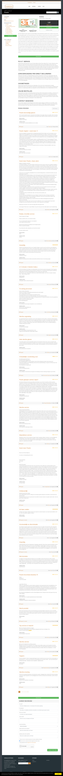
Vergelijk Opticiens (9, 6)
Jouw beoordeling (22, 724)
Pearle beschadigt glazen (27, 112)
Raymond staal (46, 667)
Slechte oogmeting (25, 316)
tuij (49, 284)
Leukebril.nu (30, 2)
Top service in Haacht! (26, 625)
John (49, 621)
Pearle (34, 2)
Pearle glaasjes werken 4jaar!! (28, 379)
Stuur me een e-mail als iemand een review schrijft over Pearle (31, 739)
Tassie (50, 126)
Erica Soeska (49, 240)
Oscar (49, 430)
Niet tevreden (23, 556)
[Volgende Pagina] (26, 692)
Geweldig (22, 245)
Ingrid (49, 335)
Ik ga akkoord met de (28, 742)
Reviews (39, 6)
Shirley (48, 443)
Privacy (24, 771)
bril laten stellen (24, 509)
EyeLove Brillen (9, 45)
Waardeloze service (25, 435)
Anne (49, 505)
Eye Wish (7, 44)
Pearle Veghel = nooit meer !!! (28, 131)
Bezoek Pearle (10, 35)
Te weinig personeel (25, 289)
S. (49, 537)
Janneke (49, 262)
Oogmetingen (8, 28)
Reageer (21, 126)
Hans (49, 520)
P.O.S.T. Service (9, 25)
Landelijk (10, 10)
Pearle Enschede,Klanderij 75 (28, 575)
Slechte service (24, 407)
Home (29, 6)
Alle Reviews (55, 108)
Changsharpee (47, 486)
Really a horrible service (26, 214)
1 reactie (25, 520)
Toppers (21, 656)
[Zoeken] (58, 12)
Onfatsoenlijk (23, 491)
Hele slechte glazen (25, 339)
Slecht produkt (23, 608)
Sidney (48, 352)
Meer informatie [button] (21, 774)
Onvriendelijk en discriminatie (28, 524)
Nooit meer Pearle (25, 448)
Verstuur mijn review (52, 750)
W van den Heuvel (46, 375)
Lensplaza (47, 760)
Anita (48, 687)
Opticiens (33, 6)
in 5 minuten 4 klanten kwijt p (28, 267)
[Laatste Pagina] (28, 692)
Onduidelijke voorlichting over (28, 357)
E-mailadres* (21, 708)
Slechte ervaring (24, 672)
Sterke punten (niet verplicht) (24, 728)
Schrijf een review (9, 33)
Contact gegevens (9, 31)
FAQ (52, 771)
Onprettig (22, 542)
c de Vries (48, 312)
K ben (48, 651)
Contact (11, 771)
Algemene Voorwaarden (31, 742)
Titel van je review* (22, 712)
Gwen (48, 637)
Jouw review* (21, 716)
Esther (48, 209)
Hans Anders (8, 40)
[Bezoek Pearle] (28, 24)
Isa (50, 570)
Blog (43, 6)
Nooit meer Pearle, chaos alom (29, 161)
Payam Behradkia (47, 403)
